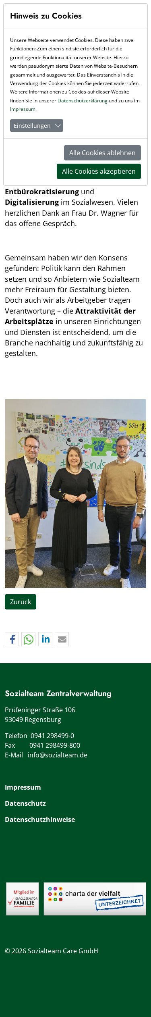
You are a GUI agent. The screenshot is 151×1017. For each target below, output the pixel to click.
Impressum (23, 787)
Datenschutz (25, 803)
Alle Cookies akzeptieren (99, 171)
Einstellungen (32, 125)
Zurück (20, 601)
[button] (12, 639)
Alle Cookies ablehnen (102, 152)
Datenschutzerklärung (83, 100)
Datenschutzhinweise (40, 819)
